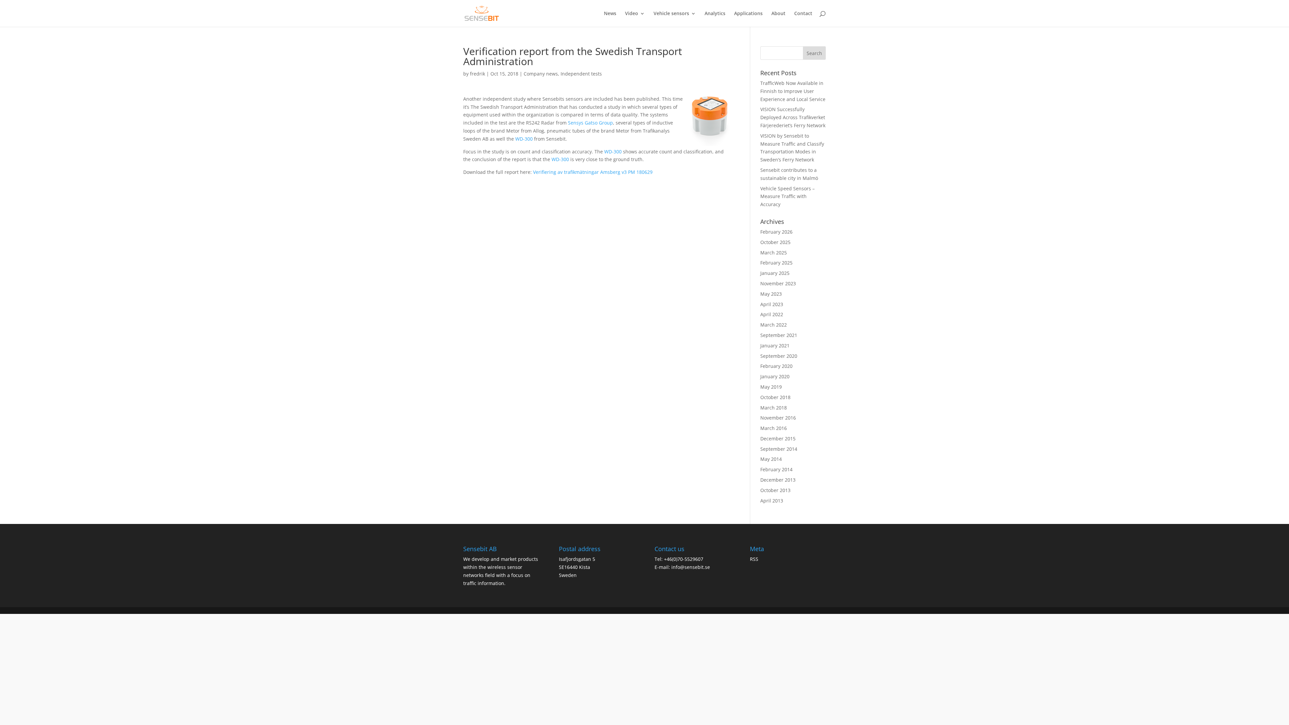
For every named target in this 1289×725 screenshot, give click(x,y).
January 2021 (775, 345)
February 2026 (776, 232)
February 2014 (776, 469)
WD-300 (524, 139)
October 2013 (775, 490)
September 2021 (778, 335)
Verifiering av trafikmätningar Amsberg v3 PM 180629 (593, 172)
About (778, 13)
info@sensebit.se (690, 567)
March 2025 (773, 252)
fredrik (477, 73)
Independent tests (581, 73)
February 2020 (776, 366)
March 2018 (773, 407)
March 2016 (773, 428)
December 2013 (778, 480)
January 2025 (775, 273)
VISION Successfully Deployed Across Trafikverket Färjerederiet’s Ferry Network (792, 117)
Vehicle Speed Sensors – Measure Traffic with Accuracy (787, 196)
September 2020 (778, 356)
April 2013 (771, 500)
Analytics (715, 13)
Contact (803, 13)
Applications (748, 13)
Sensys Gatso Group (590, 122)
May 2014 (771, 459)
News (610, 13)
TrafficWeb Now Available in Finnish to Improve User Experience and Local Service (792, 91)
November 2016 (778, 418)
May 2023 (771, 294)
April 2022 (771, 314)
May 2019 (771, 387)
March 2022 (773, 325)
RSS (754, 559)
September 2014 (778, 449)
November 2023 (778, 283)
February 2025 (776, 262)
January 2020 (775, 376)
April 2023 (771, 304)
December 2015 (778, 438)
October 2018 (775, 397)
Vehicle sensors (671, 13)
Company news (541, 73)
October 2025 (775, 242)
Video (631, 13)
